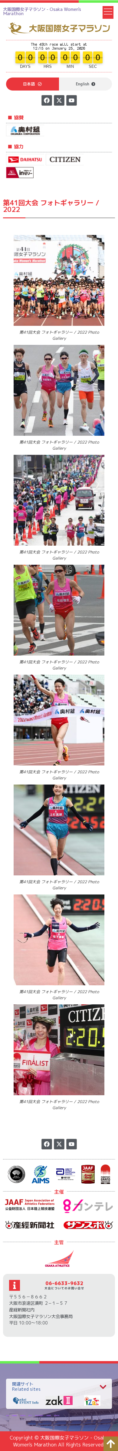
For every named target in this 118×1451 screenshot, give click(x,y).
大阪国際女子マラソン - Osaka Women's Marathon (42, 11)
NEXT (30, 1415)
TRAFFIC (57, 1415)
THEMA (48, 1415)
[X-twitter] (59, 100)
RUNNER (14, 1415)
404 (7, 1415)
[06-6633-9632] (14, 1285)
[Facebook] (46, 100)
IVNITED (22, 1415)
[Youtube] (71, 100)
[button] (32, 84)
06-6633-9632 (64, 1283)
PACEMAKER (39, 1415)
